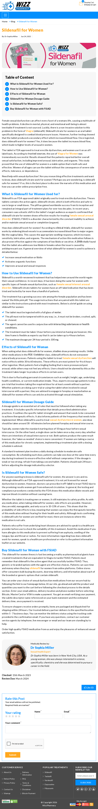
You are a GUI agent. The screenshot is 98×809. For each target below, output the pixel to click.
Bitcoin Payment (28, 793)
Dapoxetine (49, 784)
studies (57, 351)
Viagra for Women (68, 153)
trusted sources (37, 153)
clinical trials (63, 227)
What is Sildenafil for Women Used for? (32, 83)
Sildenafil (48, 772)
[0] (81, 3)
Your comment (13, 722)
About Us (7, 772)
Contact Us (8, 789)
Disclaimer (26, 789)
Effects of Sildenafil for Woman (27, 93)
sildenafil (35, 568)
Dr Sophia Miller (42, 647)
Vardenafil (49, 780)
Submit (12, 754)
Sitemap (7, 793)
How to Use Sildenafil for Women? (29, 88)
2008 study (83, 241)
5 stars (20, 716)
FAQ (24, 779)
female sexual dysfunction (77, 358)
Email (67, 711)
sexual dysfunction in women (66, 419)
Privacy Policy (9, 783)
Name (38, 711)
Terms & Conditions (26, 784)
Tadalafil (48, 776)
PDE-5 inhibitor (36, 354)
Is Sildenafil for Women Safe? (26, 103)
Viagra (29, 131)
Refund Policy (9, 779)
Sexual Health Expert (41, 651)
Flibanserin (49, 788)
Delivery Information (27, 773)
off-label (67, 483)
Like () (90, 687)
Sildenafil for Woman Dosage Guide (30, 98)
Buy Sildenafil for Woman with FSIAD (30, 108)
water (57, 312)
